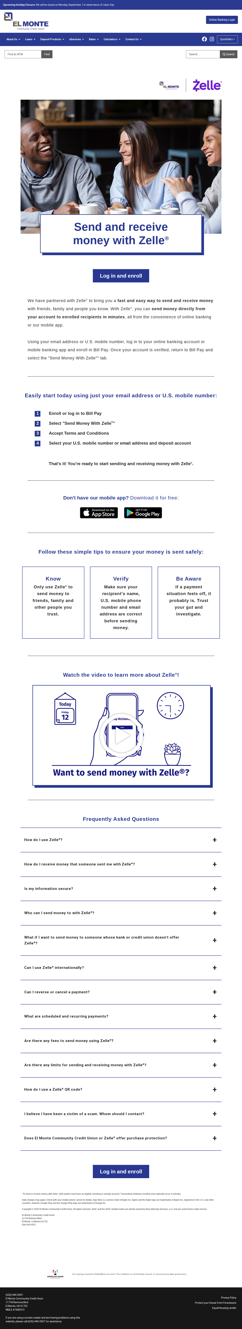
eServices (75, 39)
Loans (28, 39)
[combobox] (206, 54)
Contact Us (132, 39)
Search (230, 54)
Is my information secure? (48, 889)
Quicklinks (226, 39)
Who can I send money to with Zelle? (59, 913)
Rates (92, 39)
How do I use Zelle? (43, 840)
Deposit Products (50, 39)
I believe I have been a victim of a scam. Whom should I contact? (84, 1114)
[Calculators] (118, 39)
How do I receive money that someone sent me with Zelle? (79, 864)
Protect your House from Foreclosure (215, 1302)
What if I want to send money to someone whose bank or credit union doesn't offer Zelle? (101, 940)
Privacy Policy (228, 1297)
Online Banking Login (222, 19)
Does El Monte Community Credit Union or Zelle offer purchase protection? (95, 1138)
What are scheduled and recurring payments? (66, 1016)
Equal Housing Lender (224, 1308)
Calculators (110, 39)
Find (47, 54)
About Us (12, 39)
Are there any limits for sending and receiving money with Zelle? (85, 1065)
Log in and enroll (121, 276)
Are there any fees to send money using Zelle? (69, 1041)
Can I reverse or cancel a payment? (57, 992)
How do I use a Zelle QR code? (53, 1089)
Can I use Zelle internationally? (54, 967)
